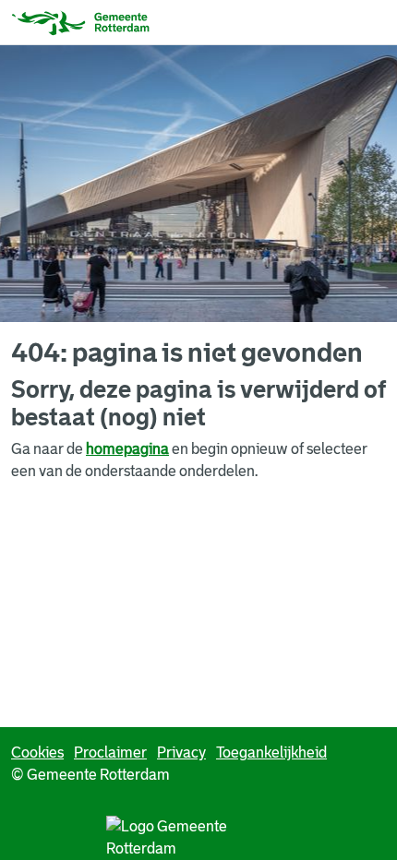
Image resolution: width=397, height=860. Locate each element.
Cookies (37, 752)
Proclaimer (110, 752)
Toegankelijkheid (271, 752)
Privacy (181, 752)
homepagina (127, 449)
